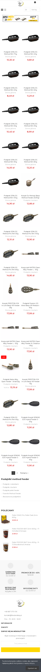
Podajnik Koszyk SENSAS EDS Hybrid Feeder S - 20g (30, 419)
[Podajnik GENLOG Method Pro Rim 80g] (10, 253)
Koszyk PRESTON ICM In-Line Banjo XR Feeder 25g (11, 305)
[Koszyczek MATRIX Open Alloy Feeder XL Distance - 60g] (30, 327)
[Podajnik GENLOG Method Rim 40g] (30, 38)
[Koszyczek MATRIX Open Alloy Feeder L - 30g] (30, 253)
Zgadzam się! (32, 668)
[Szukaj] (7, 3)
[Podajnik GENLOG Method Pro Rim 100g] (30, 217)
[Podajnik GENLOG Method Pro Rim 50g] (10, 217)
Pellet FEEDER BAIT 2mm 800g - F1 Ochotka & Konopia (25, 530)
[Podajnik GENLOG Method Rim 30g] (30, 110)
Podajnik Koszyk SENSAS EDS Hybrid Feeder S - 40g (30, 458)
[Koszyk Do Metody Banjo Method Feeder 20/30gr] (30, 182)
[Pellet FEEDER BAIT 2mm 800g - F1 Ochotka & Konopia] (5, 533)
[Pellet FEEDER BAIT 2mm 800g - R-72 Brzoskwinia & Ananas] (5, 547)
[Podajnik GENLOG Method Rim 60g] (30, 74)
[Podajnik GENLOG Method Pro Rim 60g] (10, 403)
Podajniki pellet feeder (11, 490)
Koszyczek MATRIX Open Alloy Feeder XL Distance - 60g (30, 343)
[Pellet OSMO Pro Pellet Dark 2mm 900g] (5, 520)
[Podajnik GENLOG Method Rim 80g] (30, 146)
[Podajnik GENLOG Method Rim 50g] (10, 110)
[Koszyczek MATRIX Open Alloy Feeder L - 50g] (10, 327)
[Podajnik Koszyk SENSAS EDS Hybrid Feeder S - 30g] (10, 441)
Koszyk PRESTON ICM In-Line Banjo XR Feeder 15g (31, 382)
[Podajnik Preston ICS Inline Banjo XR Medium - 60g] (30, 289)
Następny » (24, 473)
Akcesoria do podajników (12, 497)
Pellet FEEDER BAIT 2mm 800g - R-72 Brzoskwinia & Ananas (25, 543)
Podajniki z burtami (30, 200)
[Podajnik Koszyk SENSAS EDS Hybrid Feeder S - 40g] (30, 441)
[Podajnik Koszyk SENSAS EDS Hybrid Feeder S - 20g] (30, 403)
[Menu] (3, 3)
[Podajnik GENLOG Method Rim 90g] (10, 146)
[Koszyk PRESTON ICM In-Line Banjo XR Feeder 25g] (10, 289)
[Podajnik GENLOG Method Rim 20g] (10, 74)
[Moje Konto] (37, 3)
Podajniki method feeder (15, 479)
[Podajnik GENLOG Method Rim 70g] (10, 38)
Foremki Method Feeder (12, 493)
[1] (20, 649)
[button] (35, 511)
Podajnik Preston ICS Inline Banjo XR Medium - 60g (30, 305)
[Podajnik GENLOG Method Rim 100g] (10, 182)
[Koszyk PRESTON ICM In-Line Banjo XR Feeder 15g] (30, 365)
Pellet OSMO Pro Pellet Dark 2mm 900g (25, 516)
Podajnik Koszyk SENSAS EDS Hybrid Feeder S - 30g (10, 458)
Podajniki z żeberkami (11, 484)
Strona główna (10, 57)
